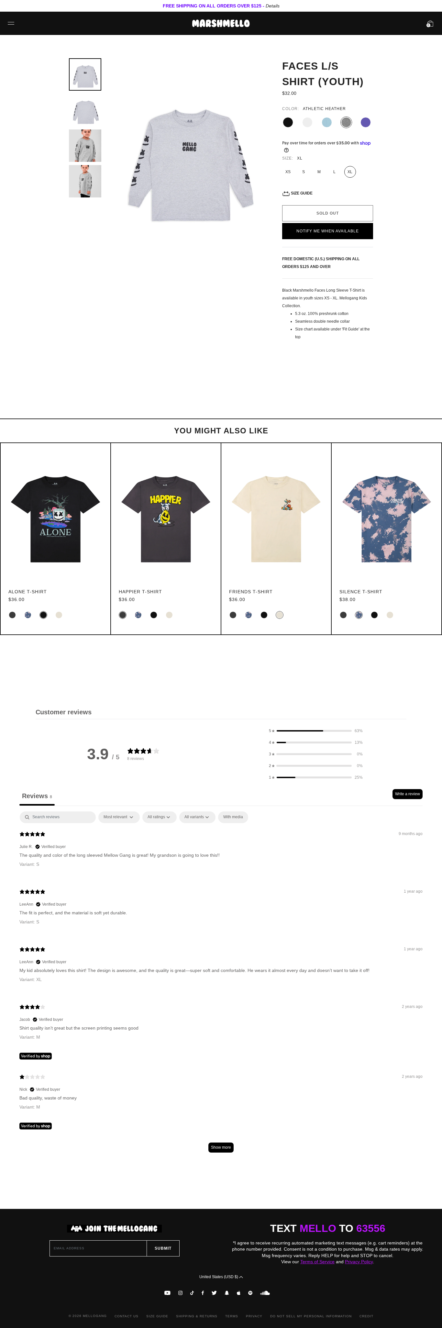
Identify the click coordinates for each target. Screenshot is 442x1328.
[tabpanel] (221, 985)
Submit (163, 1248)
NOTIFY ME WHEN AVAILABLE (327, 231)
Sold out (327, 213)
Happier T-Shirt (140, 591)
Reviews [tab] (37, 795)
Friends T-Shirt (251, 591)
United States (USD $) (219, 1277)
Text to (327, 1228)
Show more (221, 1147)
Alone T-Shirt (27, 591)
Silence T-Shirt (360, 591)
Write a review (407, 794)
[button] (316, 731)
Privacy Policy (359, 1261)
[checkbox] (233, 817)
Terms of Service (317, 1261)
